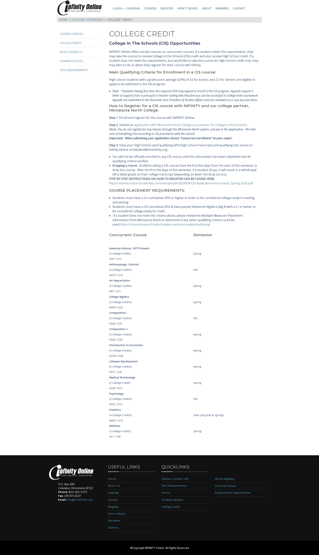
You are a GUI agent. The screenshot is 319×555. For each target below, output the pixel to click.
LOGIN (117, 8)
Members (114, 520)
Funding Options (172, 499)
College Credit (70, 43)
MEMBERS (222, 8)
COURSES (150, 8)
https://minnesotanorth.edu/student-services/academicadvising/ (165, 224)
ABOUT (206, 8)
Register (113, 506)
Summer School (71, 61)
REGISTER (167, 8)
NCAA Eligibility (71, 52)
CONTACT (239, 8)
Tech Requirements (74, 70)
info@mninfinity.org (79, 499)
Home (112, 479)
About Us (114, 485)
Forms (165, 492)
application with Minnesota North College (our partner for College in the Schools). (191, 125)
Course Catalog (71, 34)
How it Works (116, 513)
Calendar (113, 492)
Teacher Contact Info (174, 479)
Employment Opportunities (233, 492)
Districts (113, 527)
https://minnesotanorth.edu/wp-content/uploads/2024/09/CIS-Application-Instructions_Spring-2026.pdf (181, 183)
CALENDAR (133, 8)
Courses (113, 499)
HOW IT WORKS (187, 8)
